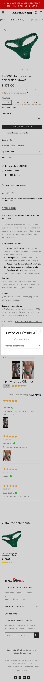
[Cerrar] (38, 331)
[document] (22, 341)
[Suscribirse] (38, 346)
